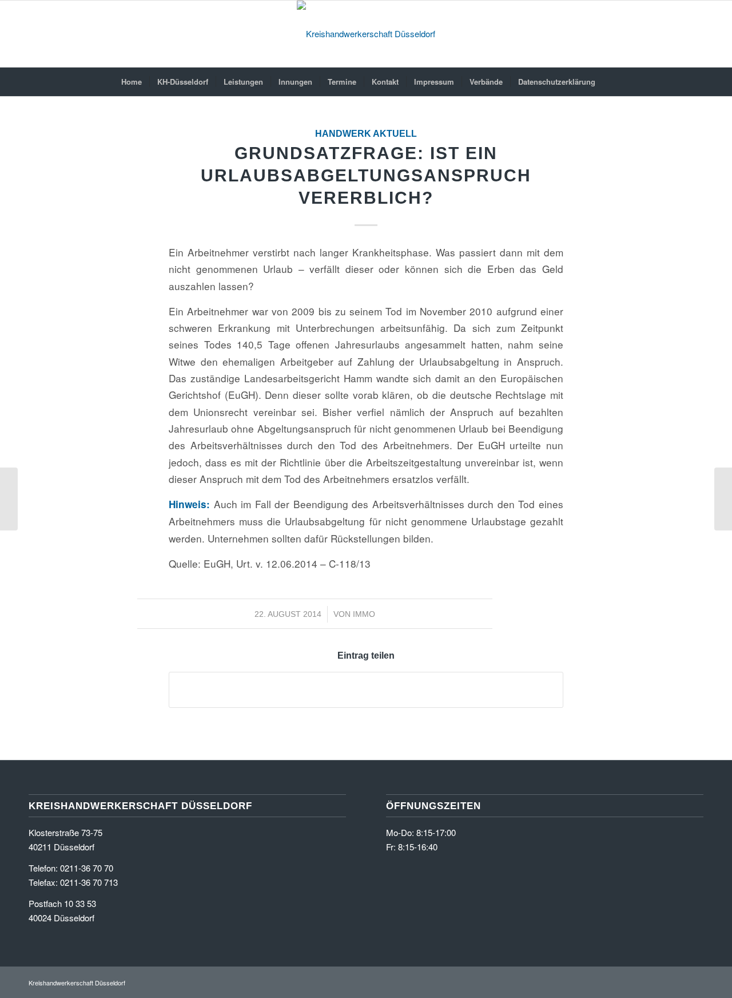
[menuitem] (131, 82)
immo (364, 614)
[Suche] (610, 82)
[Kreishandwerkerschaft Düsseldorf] (366, 34)
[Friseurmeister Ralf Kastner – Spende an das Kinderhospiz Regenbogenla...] (9, 499)
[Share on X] (366, 689)
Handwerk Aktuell (366, 133)
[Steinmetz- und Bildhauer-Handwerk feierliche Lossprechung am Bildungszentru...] (723, 499)
